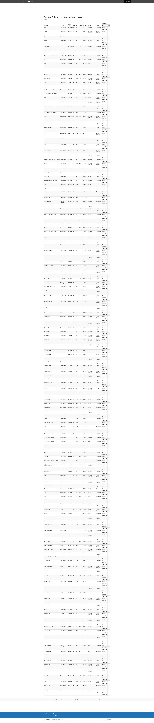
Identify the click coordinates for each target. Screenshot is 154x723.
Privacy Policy (54, 719)
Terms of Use (60, 719)
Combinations (127, 1)
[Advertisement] (77, 8)
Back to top (109, 719)
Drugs (122, 1)
